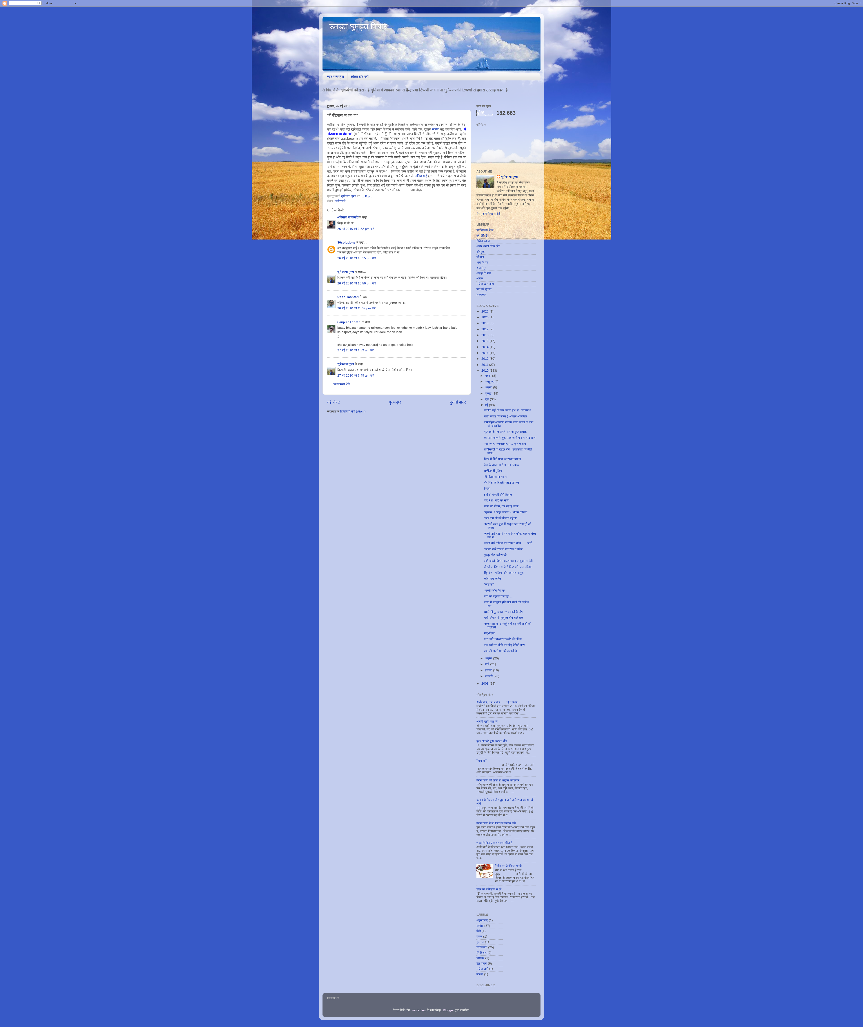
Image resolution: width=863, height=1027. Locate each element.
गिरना (487, 488)
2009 (485, 683)
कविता (479, 925)
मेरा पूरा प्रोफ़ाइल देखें (488, 213)
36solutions (346, 242)
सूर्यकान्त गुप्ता (345, 271)
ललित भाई (421, 176)
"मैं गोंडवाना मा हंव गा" (496, 477)
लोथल (479, 974)
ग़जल (479, 936)
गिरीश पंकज (483, 241)
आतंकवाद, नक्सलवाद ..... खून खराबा (505, 443)
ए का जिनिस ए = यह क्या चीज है (494, 843)
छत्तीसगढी (340, 201)
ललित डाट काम (485, 284)
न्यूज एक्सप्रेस (335, 76)
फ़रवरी (489, 670)
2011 (485, 364)
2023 (485, 311)
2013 (485, 353)
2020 (485, 317)
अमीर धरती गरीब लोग (488, 246)
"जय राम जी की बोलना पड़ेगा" (500, 518)
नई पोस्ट (333, 402)
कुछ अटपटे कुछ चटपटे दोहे (491, 741)
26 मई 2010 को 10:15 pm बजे (356, 258)
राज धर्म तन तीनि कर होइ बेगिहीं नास (504, 645)
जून (487, 399)
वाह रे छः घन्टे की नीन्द (496, 500)
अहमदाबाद (482, 920)
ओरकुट (480, 251)
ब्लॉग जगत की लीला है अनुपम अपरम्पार (505, 416)
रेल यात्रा (481, 963)
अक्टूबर (489, 381)
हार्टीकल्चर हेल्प (485, 230)
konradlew (418, 1010)
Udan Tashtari (348, 297)
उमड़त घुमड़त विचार (358, 26)
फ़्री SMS (482, 235)
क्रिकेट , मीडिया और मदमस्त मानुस (503, 572)
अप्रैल (489, 658)
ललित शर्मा (482, 969)
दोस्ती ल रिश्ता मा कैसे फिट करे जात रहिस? (508, 567)
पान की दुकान (484, 289)
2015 (485, 341)
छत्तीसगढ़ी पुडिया (493, 470)
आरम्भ (479, 278)
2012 (485, 358)
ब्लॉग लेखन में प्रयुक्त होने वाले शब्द (503, 617)
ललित (436, 129)
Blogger (448, 1010)
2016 (485, 335)
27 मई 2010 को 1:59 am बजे (355, 350)
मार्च (487, 664)
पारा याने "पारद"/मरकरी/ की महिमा (503, 639)
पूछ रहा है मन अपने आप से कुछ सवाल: (505, 431)
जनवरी (489, 676)
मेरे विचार (481, 952)
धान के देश (482, 262)
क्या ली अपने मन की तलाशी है (500, 651)
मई (487, 405)
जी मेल (480, 257)
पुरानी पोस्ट (458, 402)
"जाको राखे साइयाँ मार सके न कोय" (503, 549)
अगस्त (489, 387)
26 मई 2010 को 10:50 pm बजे (356, 283)
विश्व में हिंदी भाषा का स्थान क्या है (502, 459)
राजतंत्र (481, 268)
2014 (485, 347)
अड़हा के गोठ (483, 273)
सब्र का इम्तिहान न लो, (489, 889)
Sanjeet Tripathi (349, 322)
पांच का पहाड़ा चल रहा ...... (499, 596)
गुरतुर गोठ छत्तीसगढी (495, 555)
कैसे (478, 931)
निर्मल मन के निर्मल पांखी (508, 866)
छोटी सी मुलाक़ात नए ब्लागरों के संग (503, 612)
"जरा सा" (489, 584)
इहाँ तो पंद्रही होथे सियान (498, 494)
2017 (485, 329)
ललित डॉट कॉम (360, 76)
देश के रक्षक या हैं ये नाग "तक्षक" (502, 465)
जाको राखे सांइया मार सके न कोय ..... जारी (508, 543)
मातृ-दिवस (489, 633)
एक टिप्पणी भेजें (341, 384)
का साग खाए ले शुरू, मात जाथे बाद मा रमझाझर (510, 437)
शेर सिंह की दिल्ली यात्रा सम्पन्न (501, 482)
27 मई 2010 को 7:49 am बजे (355, 375)
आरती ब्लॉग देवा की (494, 590)
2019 (485, 323)
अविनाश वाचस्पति (347, 217)
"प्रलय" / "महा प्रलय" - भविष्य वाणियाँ (505, 512)
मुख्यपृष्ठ (395, 402)
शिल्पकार (481, 294)
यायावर (480, 958)
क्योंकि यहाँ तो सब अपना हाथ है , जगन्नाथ (507, 410)
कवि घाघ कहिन (492, 578)
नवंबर (488, 375)
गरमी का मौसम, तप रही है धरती (501, 506)
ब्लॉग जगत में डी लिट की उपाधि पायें (496, 823)
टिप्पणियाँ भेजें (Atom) (353, 411)
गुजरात (480, 942)
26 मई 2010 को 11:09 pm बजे (356, 308)
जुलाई (488, 393)
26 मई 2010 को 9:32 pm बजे (355, 229)
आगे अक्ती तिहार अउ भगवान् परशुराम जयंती (508, 561)
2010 (485, 370)
